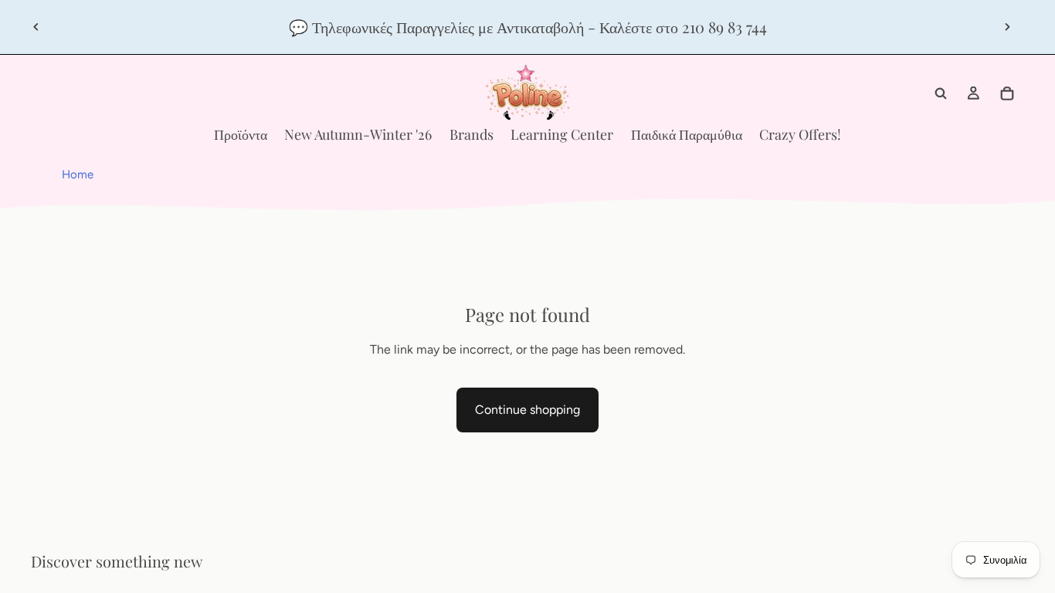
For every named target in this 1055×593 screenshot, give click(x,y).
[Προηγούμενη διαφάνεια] (36, 27)
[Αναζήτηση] (941, 93)
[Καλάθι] (1007, 93)
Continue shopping (527, 409)
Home (77, 174)
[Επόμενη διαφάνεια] (1007, 27)
